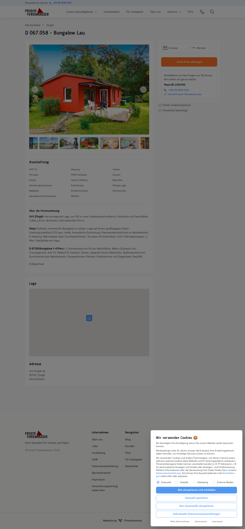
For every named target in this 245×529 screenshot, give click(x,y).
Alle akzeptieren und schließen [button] (197, 490)
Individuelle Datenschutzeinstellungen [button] (196, 514)
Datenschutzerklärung (168, 473)
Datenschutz (201, 521)
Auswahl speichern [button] (196, 498)
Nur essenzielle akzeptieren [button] (197, 506)
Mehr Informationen (180, 521)
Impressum (217, 521)
